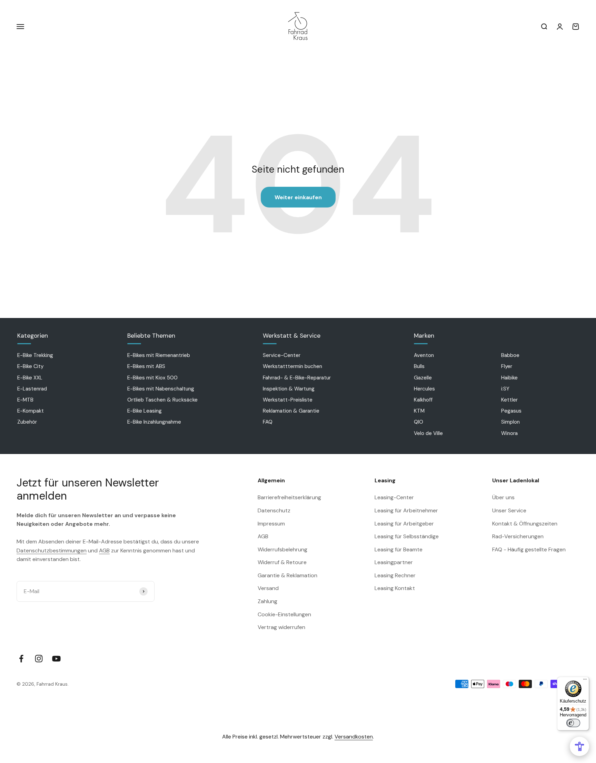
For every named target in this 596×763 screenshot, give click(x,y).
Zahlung (267, 601)
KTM (419, 410)
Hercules (424, 388)
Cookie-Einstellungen (284, 614)
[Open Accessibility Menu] (579, 746)
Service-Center (281, 355)
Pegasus (511, 410)
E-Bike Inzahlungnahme (154, 421)
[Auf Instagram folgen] (38, 658)
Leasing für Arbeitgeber (404, 523)
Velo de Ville (428, 433)
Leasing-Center (394, 497)
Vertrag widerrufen (281, 627)
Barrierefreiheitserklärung (289, 497)
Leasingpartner (394, 562)
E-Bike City (30, 366)
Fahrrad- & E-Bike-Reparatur (297, 377)
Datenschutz (274, 510)
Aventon (424, 355)
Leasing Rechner (395, 575)
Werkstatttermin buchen (292, 366)
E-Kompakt (30, 410)
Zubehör (27, 421)
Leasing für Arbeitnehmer (406, 510)
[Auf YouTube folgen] (56, 658)
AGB (104, 550)
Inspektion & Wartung (289, 388)
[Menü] (585, 681)
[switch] (573, 723)
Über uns (503, 497)
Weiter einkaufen (298, 197)
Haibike (509, 377)
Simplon (510, 421)
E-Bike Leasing (144, 410)
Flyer (506, 366)
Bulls (419, 366)
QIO (418, 421)
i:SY (505, 388)
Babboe (510, 355)
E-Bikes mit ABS (146, 366)
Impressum (271, 523)
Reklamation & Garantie (291, 410)
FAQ (267, 421)
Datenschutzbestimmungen (52, 550)
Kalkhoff (423, 399)
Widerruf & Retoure (282, 562)
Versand (268, 588)
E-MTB (25, 399)
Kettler (509, 399)
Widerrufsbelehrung (282, 549)
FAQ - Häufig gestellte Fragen (529, 549)
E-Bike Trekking (35, 355)
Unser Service (509, 510)
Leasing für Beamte (399, 549)
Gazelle (423, 377)
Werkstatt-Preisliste (287, 399)
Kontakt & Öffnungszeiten (524, 523)
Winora (509, 433)
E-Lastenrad (32, 388)
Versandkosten (354, 736)
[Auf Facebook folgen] (21, 658)
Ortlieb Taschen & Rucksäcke (162, 399)
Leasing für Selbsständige (407, 536)
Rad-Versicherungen (518, 536)
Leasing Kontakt (395, 588)
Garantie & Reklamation (287, 575)
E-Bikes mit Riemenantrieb (158, 355)
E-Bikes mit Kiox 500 (152, 377)
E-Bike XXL (29, 377)
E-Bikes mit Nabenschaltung (160, 388)
